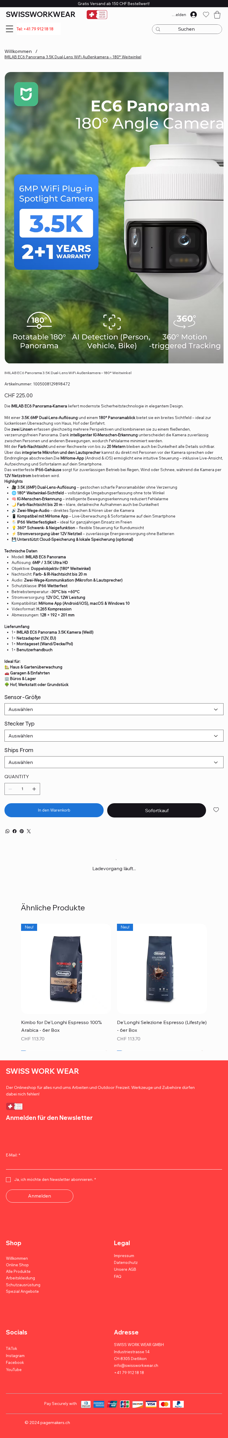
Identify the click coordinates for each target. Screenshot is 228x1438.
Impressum (124, 1255)
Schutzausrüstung (23, 1285)
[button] (217, 14)
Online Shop (17, 1265)
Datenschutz (126, 1263)
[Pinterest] (22, 831)
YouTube (14, 1369)
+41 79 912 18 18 (129, 1372)
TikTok (11, 1349)
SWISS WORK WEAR (42, 1071)
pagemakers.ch (55, 1423)
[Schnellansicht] (66, 969)
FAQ (117, 1276)
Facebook (15, 1363)
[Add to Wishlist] (217, 809)
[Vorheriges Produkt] (12, 968)
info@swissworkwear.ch (136, 1366)
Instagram (15, 1355)
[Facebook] (15, 831)
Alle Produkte (18, 1272)
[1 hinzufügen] (34, 789)
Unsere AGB (125, 1269)
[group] (114, 987)
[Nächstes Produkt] (215, 968)
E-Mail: (13, 1155)
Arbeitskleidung (20, 1278)
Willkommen (17, 1258)
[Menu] (9, 28)
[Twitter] (29, 831)
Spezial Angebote (22, 1291)
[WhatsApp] (7, 831)
